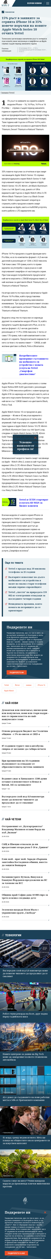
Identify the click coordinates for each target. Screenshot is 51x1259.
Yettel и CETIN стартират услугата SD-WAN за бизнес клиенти (33, 502)
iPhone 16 (41, 685)
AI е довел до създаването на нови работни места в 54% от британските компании (26, 1098)
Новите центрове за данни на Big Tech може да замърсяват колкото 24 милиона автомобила (25, 1057)
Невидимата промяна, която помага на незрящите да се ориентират (25, 607)
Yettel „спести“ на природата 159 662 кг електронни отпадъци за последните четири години (27, 595)
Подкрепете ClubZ (16, 1253)
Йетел (17, 685)
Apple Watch (9, 691)
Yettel (6, 685)
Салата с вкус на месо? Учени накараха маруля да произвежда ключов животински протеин (26, 1183)
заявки (28, 685)
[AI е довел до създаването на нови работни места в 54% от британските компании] (25, 1080)
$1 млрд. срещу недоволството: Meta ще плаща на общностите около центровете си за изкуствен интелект (26, 1140)
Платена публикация (6, 50)
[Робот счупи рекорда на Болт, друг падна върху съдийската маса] (25, 996)
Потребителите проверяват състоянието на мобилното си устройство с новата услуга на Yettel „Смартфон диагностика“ (33, 365)
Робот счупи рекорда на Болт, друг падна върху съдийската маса (25, 1015)
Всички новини (34, 3)
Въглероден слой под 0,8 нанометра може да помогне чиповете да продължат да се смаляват (25, 973)
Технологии (9, 12)
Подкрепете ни (17, 673)
